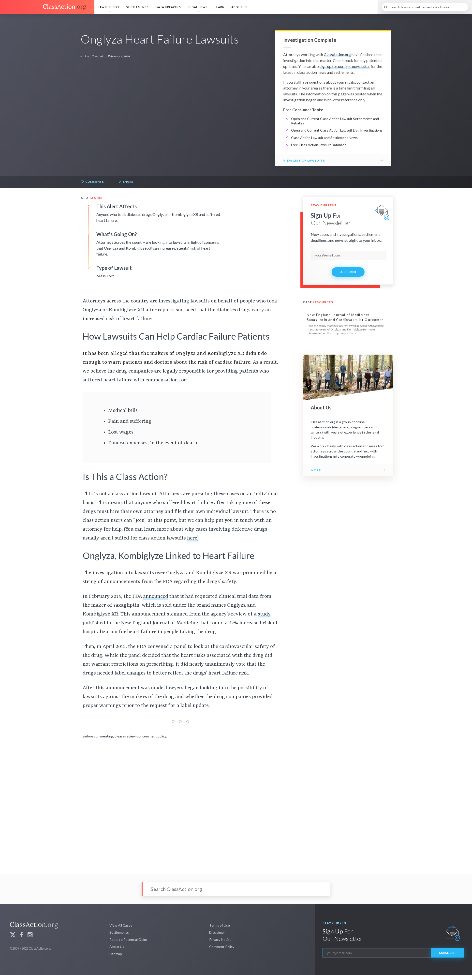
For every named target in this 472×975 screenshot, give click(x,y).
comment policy (154, 736)
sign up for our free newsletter (345, 66)
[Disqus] (181, 803)
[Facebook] (21, 935)
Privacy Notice (220, 939)
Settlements (137, 7)
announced (155, 597)
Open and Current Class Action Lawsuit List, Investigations (337, 130)
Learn (220, 7)
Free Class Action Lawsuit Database (318, 145)
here (192, 538)
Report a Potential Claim (128, 939)
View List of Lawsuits (304, 160)
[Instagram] (30, 935)
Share (127, 181)
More (316, 470)
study (264, 614)
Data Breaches (168, 7)
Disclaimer (217, 932)
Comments (94, 181)
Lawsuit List (108, 7)
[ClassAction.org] (47, 7)
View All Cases (120, 925)
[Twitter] (13, 935)
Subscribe (348, 272)
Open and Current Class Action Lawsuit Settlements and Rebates (335, 121)
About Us (239, 7)
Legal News (197, 7)
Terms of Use (219, 925)
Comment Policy (221, 947)
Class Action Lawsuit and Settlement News (324, 137)
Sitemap (115, 954)
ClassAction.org (337, 54)
